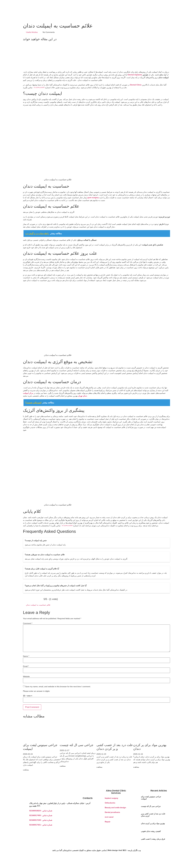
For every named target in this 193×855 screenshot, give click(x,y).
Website (26, 676)
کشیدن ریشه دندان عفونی (151, 831)
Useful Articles (32, 32)
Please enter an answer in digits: (36, 691)
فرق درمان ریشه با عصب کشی (153, 839)
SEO (124, 850)
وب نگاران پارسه (134, 850)
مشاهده (26, 770)
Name (26, 656)
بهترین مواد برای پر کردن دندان (153, 823)
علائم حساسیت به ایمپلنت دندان (38, 605)
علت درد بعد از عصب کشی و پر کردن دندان (114, 746)
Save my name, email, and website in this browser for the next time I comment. (58, 686)
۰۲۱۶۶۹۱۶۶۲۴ (39, 87)
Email (26, 666)
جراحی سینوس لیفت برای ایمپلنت (151, 797)
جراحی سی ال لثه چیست (76, 745)
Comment (27, 623)
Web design (113, 850)
